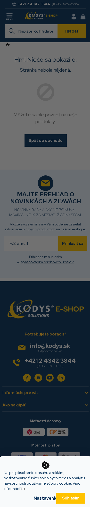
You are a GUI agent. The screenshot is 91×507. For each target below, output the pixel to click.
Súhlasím (70, 498)
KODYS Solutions (27, 378)
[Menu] (10, 16)
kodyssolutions (38, 378)
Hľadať (71, 31)
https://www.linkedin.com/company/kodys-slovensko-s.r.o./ (61, 378)
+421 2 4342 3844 (50, 360)
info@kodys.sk (50, 346)
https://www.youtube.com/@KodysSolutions (50, 378)
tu (23, 488)
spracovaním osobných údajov (47, 262)
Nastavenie (46, 498)
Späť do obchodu (46, 140)
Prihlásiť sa (72, 243)
